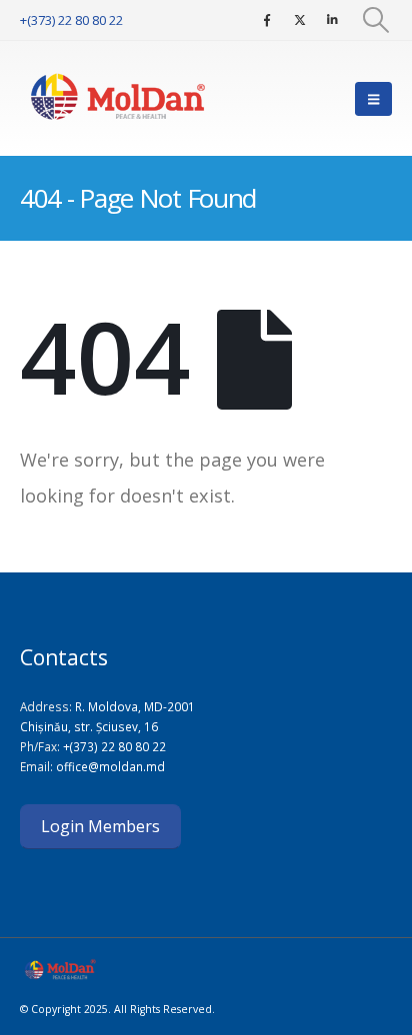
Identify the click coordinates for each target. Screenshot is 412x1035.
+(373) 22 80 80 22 (71, 20)
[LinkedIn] (333, 20)
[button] (376, 20)
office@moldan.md (110, 766)
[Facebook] (267, 20)
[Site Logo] (120, 98)
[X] (300, 20)
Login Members (100, 826)
